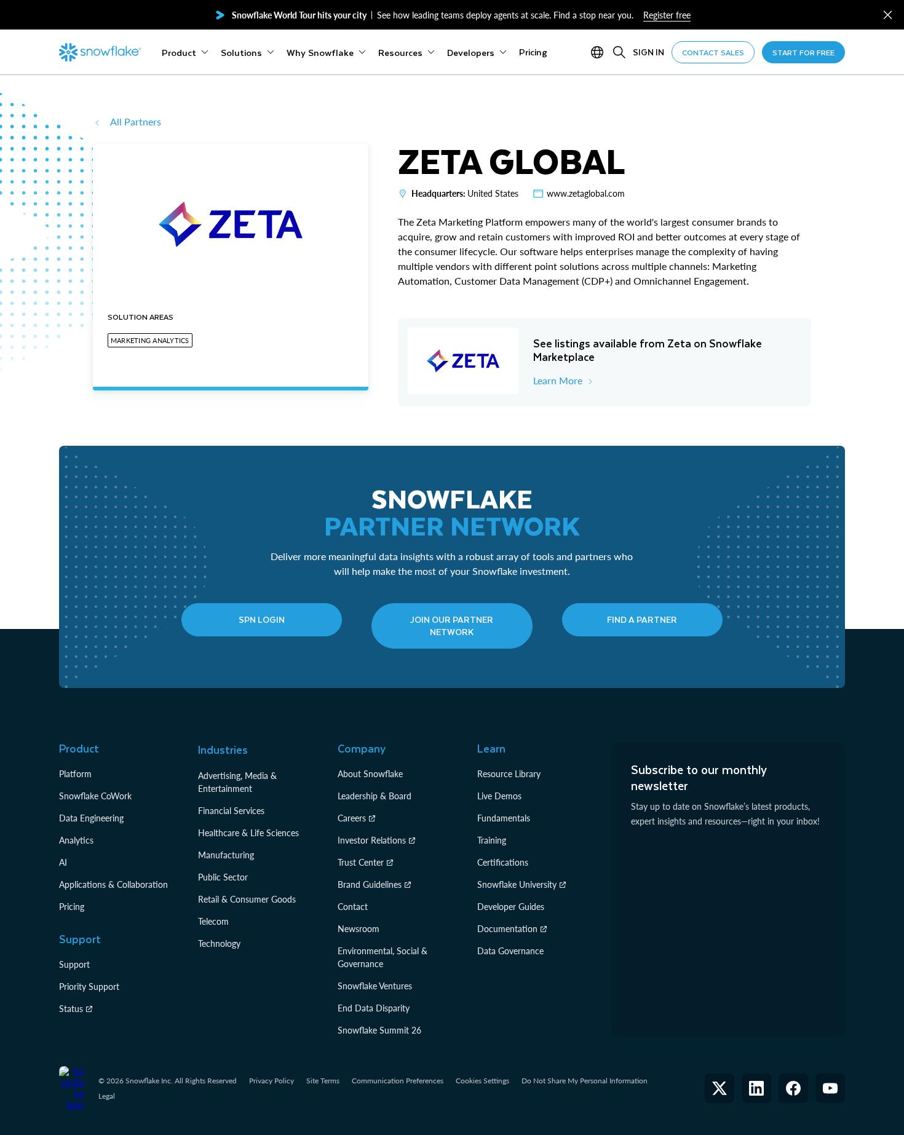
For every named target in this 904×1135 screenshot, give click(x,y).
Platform (75, 774)
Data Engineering (91, 818)
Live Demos (499, 796)
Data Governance (510, 951)
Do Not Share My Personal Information (584, 1080)
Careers (352, 818)
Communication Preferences (397, 1080)
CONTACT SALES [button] (713, 52)
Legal (106, 1096)
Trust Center (361, 862)
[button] (887, 15)
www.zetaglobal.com (586, 193)
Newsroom (358, 928)
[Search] (619, 52)
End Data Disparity (374, 1008)
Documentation (507, 928)
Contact (353, 906)
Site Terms (322, 1080)
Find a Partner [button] (642, 619)
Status (71, 1008)
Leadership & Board (374, 796)
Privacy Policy (271, 1080)
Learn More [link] (557, 380)
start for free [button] (803, 52)
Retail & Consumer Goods (247, 899)
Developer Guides (510, 906)
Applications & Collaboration (113, 884)
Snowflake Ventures (375, 986)
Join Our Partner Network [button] (451, 625)
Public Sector (223, 877)
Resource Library (509, 774)
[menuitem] (185, 52)
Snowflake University (517, 884)
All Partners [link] (135, 121)
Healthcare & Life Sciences (248, 833)
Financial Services (231, 810)
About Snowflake (370, 774)
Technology (219, 943)
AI (63, 862)
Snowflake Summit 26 (379, 1030)
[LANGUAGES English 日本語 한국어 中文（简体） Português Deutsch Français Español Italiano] (599, 52)
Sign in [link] (648, 52)
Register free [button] (667, 15)
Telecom (213, 921)
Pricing (71, 906)
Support (74, 964)
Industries (223, 749)
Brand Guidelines (370, 884)
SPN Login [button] (262, 619)
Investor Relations (372, 840)
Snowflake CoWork (95, 796)
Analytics (76, 840)
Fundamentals (503, 818)
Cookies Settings (482, 1081)
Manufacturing (226, 855)
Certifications (502, 862)
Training (491, 840)
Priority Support (89, 986)
